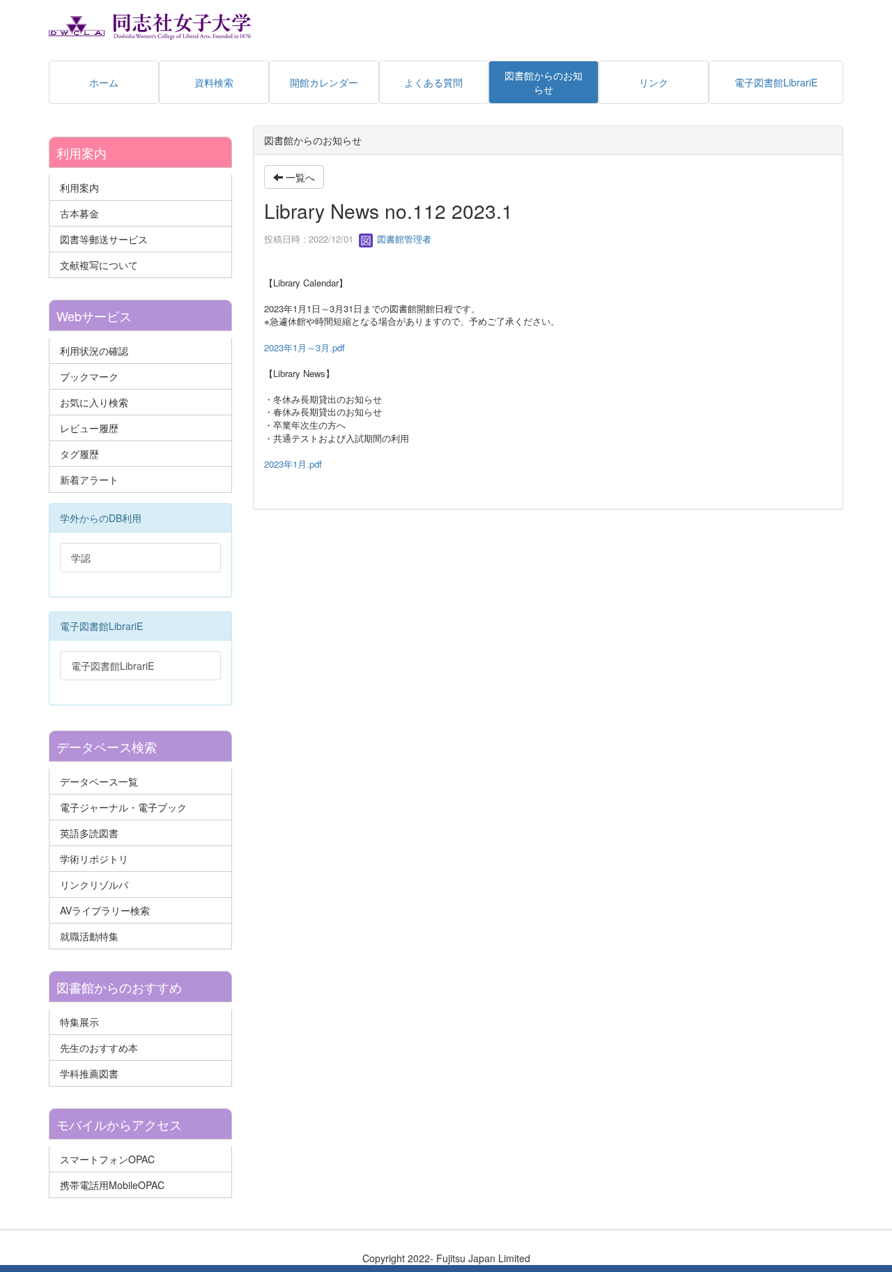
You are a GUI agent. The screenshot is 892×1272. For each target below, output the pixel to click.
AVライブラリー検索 (105, 910)
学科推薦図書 (89, 1073)
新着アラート (89, 479)
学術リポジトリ (94, 859)
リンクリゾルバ (94, 884)
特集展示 (79, 1022)
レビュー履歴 (89, 428)
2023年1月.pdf (293, 463)
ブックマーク (89, 376)
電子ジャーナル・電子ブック (123, 807)
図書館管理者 (402, 238)
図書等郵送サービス (104, 239)
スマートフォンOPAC (107, 1159)
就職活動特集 (89, 936)
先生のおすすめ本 (99, 1048)
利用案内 (79, 187)
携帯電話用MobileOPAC (112, 1185)
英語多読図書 (89, 833)
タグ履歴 (79, 454)
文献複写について (99, 265)
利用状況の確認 (94, 351)
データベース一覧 (99, 781)
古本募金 (79, 213)
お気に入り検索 (94, 402)
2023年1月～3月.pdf (304, 347)
